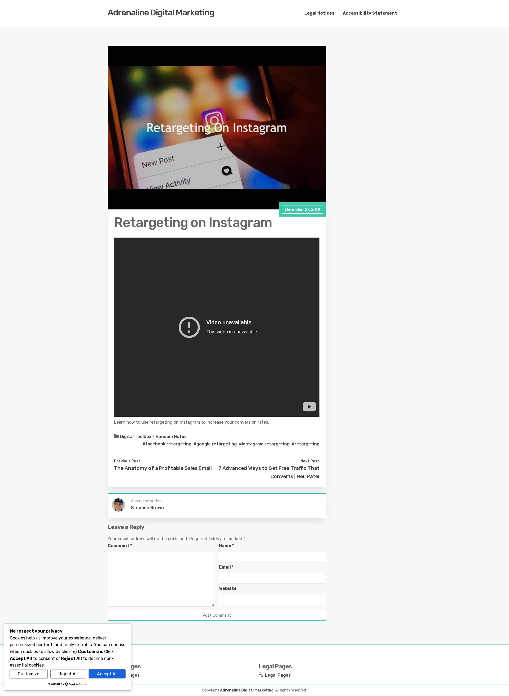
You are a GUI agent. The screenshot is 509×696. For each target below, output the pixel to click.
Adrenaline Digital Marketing (161, 12)
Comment (120, 545)
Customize (28, 673)
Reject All (68, 673)
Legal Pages (278, 675)
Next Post (309, 461)
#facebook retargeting (166, 443)
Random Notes (171, 436)
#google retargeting (215, 443)
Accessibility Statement (370, 13)
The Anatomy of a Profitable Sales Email (163, 468)
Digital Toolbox (135, 436)
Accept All (107, 673)
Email (226, 567)
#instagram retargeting (264, 443)
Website (227, 588)
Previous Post (127, 461)
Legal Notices (319, 13)
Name (226, 545)
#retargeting (305, 443)
